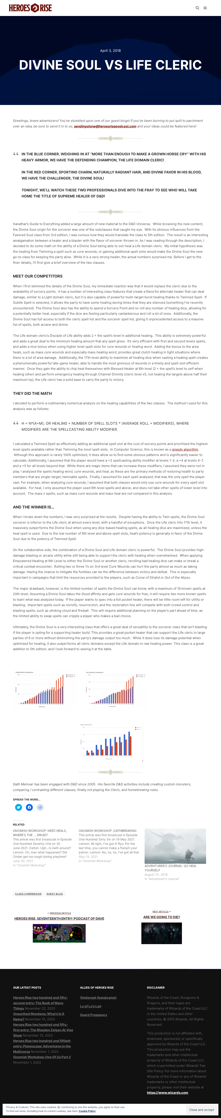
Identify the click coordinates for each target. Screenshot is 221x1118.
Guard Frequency (93, 1015)
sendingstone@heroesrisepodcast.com (105, 126)
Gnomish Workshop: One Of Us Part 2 (42, 1057)
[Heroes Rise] (30, 8)
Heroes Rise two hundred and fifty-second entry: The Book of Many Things (40, 1003)
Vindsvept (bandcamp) (98, 998)
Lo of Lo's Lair (90, 1006)
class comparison (28, 893)
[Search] (197, 8)
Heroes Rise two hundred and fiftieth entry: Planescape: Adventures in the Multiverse (42, 1046)
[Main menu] (205, 8)
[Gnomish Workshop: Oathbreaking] (112, 846)
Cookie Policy (87, 1111)
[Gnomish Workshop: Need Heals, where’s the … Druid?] (46, 848)
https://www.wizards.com (167, 1093)
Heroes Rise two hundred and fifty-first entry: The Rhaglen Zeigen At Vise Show (43, 1030)
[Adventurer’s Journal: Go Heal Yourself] (175, 846)
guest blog (55, 893)
